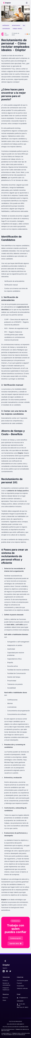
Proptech (19, 983)
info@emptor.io (23, 997)
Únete (4, 1000)
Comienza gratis (15, 938)
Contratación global (22, 980)
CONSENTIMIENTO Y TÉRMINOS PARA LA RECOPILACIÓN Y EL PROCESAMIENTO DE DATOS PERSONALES (15, 1034)
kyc (24, 25)
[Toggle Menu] (27, 3)
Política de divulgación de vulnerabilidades (15, 1026)
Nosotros (5, 997)
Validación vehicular (22, 988)
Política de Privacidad (15, 1021)
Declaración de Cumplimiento (15, 1024)
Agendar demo (14, 943)
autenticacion (16, 25)
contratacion (6, 28)
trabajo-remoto (17, 28)
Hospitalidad (20, 985)
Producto (5, 980)
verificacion (5, 25)
